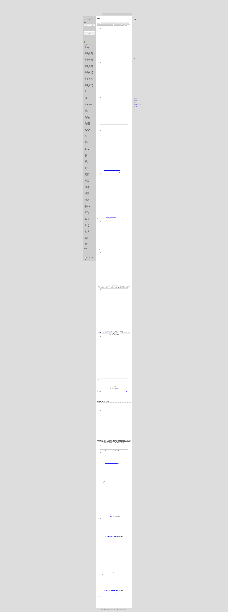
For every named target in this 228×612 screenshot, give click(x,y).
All (85, 46)
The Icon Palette (110, 248)
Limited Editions (87, 147)
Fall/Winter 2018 (87, 122)
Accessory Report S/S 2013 (89, 72)
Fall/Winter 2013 (87, 116)
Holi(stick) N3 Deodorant (108, 24)
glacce (103, 26)
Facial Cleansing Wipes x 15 (109, 331)
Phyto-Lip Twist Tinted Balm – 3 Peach (111, 463)
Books (86, 93)
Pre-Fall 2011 (87, 163)
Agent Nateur (121, 22)
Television (86, 238)
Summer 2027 (87, 232)
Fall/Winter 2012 (87, 115)
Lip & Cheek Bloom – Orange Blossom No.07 (111, 590)
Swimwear (86, 236)
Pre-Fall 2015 (87, 168)
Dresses (86, 109)
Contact (127, 14)
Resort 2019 (87, 192)
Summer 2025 (87, 230)
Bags (86, 91)
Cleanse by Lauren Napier (113, 23)
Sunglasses (86, 233)
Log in (121, 609)
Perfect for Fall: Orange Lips (103, 401)
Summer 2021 (87, 225)
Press (118, 14)
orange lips (105, 407)
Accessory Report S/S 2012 (89, 71)
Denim (86, 103)
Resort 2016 (87, 188)
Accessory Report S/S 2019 (89, 79)
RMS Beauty (124, 24)
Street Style (86, 211)
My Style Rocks (87, 156)
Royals (86, 201)
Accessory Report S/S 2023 (89, 84)
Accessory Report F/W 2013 (89, 52)
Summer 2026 (87, 231)
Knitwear (86, 144)
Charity (86, 97)
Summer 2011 (87, 213)
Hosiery (86, 136)
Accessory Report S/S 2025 (89, 86)
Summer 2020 (87, 224)
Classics (86, 98)
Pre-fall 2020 (87, 174)
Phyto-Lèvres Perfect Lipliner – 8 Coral (111, 450)
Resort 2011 (87, 182)
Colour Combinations (88, 99)
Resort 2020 (87, 193)
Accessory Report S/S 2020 (89, 80)
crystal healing (117, 25)
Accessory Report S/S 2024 (89, 85)
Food (86, 134)
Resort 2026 (87, 200)
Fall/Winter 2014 (87, 117)
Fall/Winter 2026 (87, 131)
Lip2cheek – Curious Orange (111, 536)
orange (101, 407)
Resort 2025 (87, 199)
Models (86, 154)
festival (122, 25)
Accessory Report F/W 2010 (89, 48)
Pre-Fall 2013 (87, 166)
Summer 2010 (87, 212)
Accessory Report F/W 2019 (89, 59)
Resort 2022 (87, 195)
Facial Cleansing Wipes (124, 23)
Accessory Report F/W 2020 (89, 60)
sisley (109, 407)
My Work (113, 14)
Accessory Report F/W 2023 (89, 64)
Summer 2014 (87, 217)
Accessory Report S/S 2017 (89, 77)
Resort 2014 (87, 186)
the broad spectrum (117, 26)
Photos (123, 14)
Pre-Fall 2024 (87, 179)
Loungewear (87, 149)
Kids (85, 143)
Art (85, 90)
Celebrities (86, 96)
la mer (106, 26)
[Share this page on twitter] (100, 391)
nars (98, 407)
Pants (86, 160)
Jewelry (86, 141)
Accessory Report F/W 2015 (89, 54)
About (108, 14)
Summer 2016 (87, 219)
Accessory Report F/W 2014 (89, 53)
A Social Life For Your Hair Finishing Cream (109, 22)
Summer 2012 (87, 214)
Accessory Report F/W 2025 (89, 66)
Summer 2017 (87, 220)
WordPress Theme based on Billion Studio (113, 609)
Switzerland (86, 237)
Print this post (127, 391)
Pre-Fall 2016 (87, 169)
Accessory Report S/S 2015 (89, 74)
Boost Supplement (104, 23)
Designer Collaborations (88, 104)
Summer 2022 (87, 226)
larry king (110, 26)
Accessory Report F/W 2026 (89, 67)
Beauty (86, 92)
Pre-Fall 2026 (87, 180)
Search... (86, 25)
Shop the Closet (87, 206)
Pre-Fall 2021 (87, 175)
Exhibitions (86, 111)
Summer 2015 (87, 218)
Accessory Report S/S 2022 (89, 83)
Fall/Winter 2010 (87, 112)
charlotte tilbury (105, 25)
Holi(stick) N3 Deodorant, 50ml (111, 285)
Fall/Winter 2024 (87, 129)
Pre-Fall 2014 (87, 167)
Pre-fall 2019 (87, 173)
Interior (86, 137)
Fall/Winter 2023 (87, 128)
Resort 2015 (87, 187)
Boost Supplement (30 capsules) (111, 217)
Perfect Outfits (87, 161)
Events (86, 110)
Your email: (85, 30)
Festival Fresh (100, 18)
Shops (86, 207)
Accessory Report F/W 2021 (89, 61)
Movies (86, 155)
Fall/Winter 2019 (87, 123)
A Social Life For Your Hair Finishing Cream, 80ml (112, 170)
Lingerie (86, 148)
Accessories (87, 47)
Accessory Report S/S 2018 (89, 78)
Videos (86, 243)
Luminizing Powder (117, 24)
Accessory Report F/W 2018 (89, 58)
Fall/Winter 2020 (87, 124)
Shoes (86, 205)
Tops (85, 239)
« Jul (85, 259)
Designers (86, 105)
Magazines (86, 150)
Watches (86, 244)
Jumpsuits (86, 142)
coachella (111, 25)
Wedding (86, 245)
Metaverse (86, 153)
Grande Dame (100, 24)
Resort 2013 (87, 185)
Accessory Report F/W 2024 (89, 65)
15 (92, 254)
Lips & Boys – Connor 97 (112, 516)
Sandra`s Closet (87, 204)
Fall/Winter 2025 (87, 130)
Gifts (85, 135)
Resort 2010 (87, 181)
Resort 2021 (87, 194)
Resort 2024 (87, 198)
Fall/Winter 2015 (87, 118)
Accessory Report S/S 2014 (89, 73)
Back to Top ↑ (125, 609)
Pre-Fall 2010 (87, 162)
